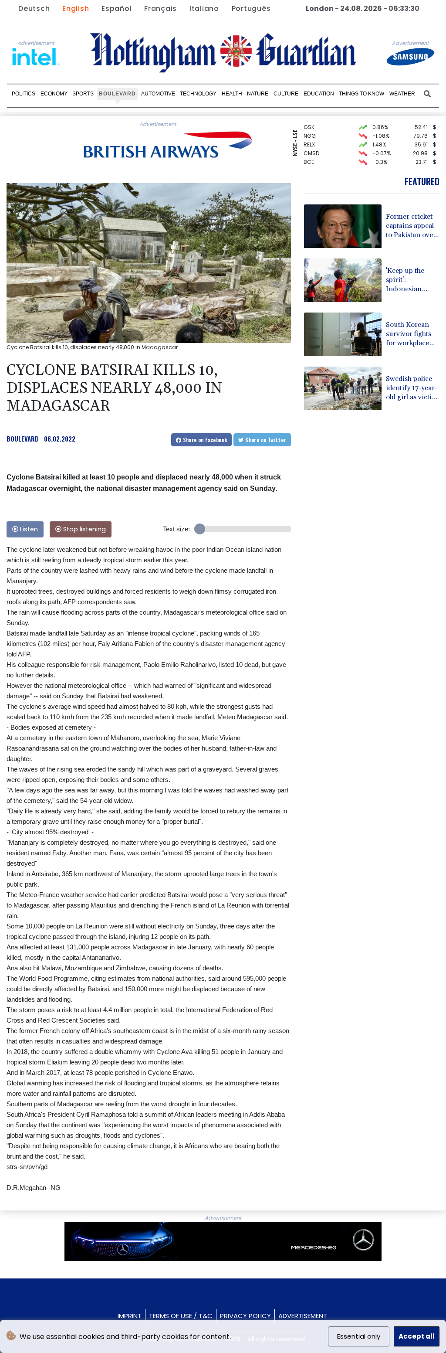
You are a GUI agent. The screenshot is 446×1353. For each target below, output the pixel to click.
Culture (286, 94)
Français (160, 8)
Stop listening (83, 529)
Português (251, 8)
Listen (28, 529)
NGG (310, 126)
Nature (257, 94)
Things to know (361, 94)
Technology (198, 94)
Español (116, 8)
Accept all (417, 1336)
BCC (310, 161)
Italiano (204, 8)
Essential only (358, 1336)
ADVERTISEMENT (302, 1315)
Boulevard (117, 94)
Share (204, 439)
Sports (83, 94)
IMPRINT (130, 1315)
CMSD (311, 143)
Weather (402, 94)
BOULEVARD (23, 438)
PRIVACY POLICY (245, 1315)
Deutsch (34, 8)
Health (232, 94)
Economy (54, 94)
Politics (23, 94)
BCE (309, 152)
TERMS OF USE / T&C (181, 1315)
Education (319, 94)
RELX (309, 135)
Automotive (158, 94)
